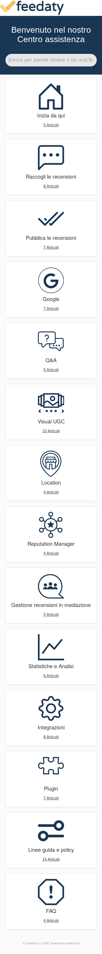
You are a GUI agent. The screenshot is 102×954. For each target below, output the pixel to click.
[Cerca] (88, 60)
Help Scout (73, 943)
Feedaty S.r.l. (33, 943)
